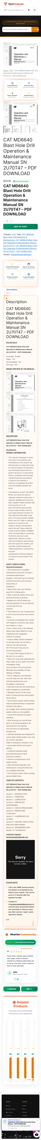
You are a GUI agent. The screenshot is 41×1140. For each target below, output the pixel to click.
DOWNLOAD (12, 1068)
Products (27, 1130)
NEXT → (29, 989)
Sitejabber (20, 1130)
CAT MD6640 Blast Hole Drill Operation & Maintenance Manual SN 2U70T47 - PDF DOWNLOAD (20, 249)
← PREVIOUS (11, 989)
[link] (20, 1124)
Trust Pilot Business (11, 1130)
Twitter (24, 1109)
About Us (8, 1105)
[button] (34, 105)
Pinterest (24, 1112)
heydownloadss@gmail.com (15, 10)
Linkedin (24, 1105)
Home (5, 71)
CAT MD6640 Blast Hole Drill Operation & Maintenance (18, 237)
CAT (11, 71)
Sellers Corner (9, 1112)
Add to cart (20, 226)
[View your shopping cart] (29, 10)
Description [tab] (12, 289)
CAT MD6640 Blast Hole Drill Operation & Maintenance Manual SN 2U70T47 (20, 243)
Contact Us (8, 1115)
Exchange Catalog (10, 1109)
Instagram (24, 1115)
